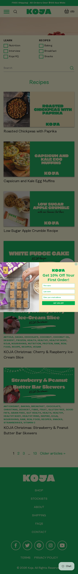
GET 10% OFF (58, 303)
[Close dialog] (76, 264)
